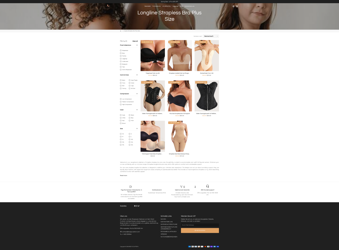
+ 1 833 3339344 (125, 234)
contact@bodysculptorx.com (130, 232)
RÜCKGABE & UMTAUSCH (168, 231)
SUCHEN (163, 219)
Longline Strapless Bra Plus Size (131, 31)
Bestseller (148, 6)
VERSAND (164, 234)
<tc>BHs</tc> (166, 6)
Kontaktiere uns (189, 6)
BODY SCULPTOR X (133, 246)
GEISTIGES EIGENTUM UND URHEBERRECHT (169, 228)
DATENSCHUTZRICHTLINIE (169, 224)
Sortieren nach (198, 36)
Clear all (135, 41)
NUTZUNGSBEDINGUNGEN (169, 237)
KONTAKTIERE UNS (167, 222)
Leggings (175, 6)
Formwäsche (156, 6)
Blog (181, 6)
